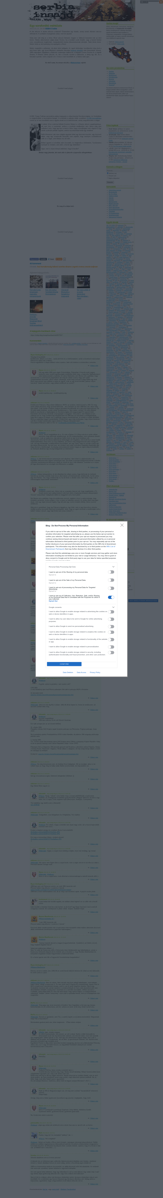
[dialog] (81, 599)
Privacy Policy (95, 672)
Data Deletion (68, 672)
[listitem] (81, 566)
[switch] (111, 572)
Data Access (81, 672)
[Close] (123, 526)
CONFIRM (64, 664)
